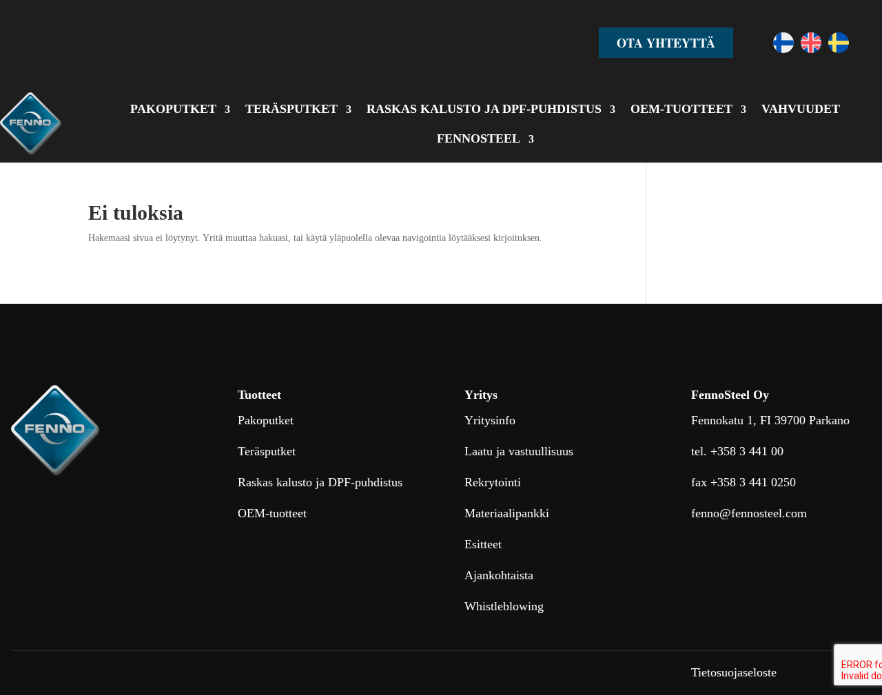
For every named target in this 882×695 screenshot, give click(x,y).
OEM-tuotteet (272, 513)
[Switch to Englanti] (811, 42)
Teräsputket (267, 451)
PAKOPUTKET (173, 109)
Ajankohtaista (498, 575)
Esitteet (483, 544)
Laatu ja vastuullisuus (518, 451)
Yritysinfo (489, 420)
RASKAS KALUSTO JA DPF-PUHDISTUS (484, 109)
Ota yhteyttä (666, 43)
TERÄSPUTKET (291, 109)
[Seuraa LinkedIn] (702, 558)
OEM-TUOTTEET (681, 109)
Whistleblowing (504, 606)
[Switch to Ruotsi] (838, 42)
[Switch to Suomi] (783, 42)
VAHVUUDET (800, 109)
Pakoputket (266, 420)
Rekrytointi (492, 482)
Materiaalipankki (506, 513)
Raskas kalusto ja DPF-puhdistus (320, 482)
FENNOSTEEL (478, 138)
